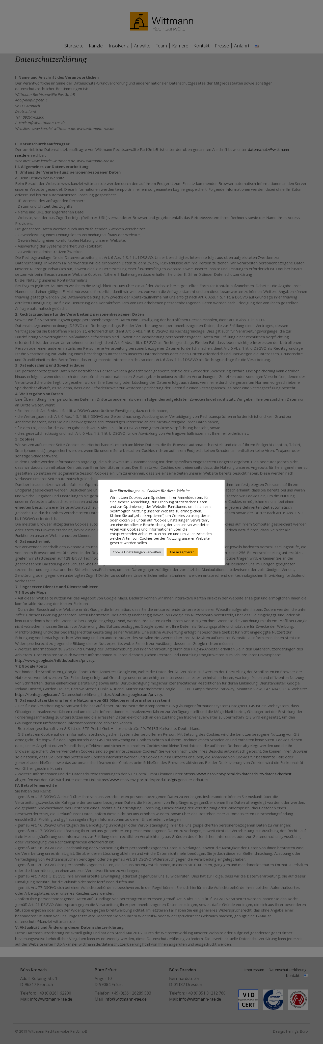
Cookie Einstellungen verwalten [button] (137, 552)
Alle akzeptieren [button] (182, 552)
